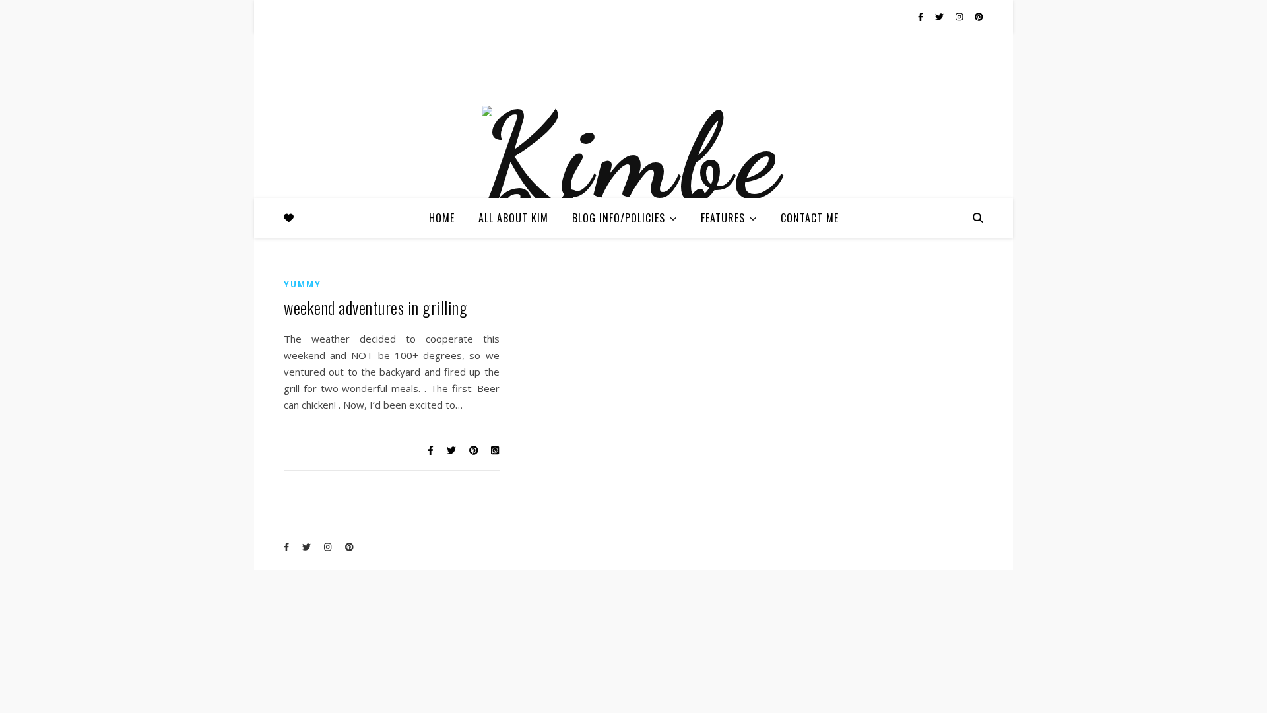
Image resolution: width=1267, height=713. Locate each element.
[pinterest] (979, 16)
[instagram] (960, 16)
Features (723, 218)
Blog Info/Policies (618, 218)
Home (442, 218)
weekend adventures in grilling (375, 307)
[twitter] (940, 16)
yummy (302, 284)
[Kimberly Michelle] (633, 190)
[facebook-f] (921, 16)
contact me (810, 218)
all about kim (513, 218)
